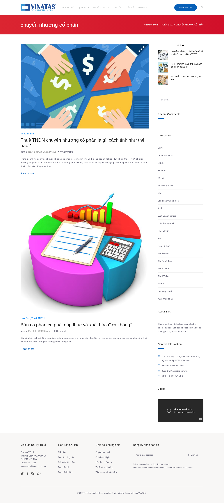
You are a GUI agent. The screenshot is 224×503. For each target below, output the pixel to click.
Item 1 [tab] (178, 45)
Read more (28, 173)
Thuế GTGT (163, 253)
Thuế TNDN (27, 133)
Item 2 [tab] (180, 45)
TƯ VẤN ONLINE (101, 7)
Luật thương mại (166, 223)
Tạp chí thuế (63, 467)
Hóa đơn (25, 318)
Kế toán (161, 178)
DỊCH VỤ (82, 7)
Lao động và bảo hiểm (168, 201)
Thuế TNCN (38, 318)
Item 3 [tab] (183, 45)
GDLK (161, 163)
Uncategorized (165, 291)
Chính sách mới (165, 155)
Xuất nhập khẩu (165, 299)
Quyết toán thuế (103, 452)
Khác (160, 193)
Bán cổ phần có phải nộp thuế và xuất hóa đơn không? (77, 324)
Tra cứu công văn (66, 457)
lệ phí (160, 208)
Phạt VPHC (163, 231)
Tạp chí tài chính (65, 472)
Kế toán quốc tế (165, 185)
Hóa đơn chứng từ (104, 462)
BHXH (161, 148)
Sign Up (194, 455)
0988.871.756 (185, 7)
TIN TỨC (117, 7)
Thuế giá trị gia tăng (104, 467)
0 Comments (66, 151)
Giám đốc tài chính (66, 462)
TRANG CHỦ (68, 7)
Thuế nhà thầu (165, 261)
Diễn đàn (62, 452)
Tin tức (161, 283)
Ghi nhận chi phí (103, 457)
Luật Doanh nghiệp (167, 216)
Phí (159, 238)
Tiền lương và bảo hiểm (106, 472)
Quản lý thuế (164, 246)
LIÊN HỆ (130, 7)
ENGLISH (142, 7)
